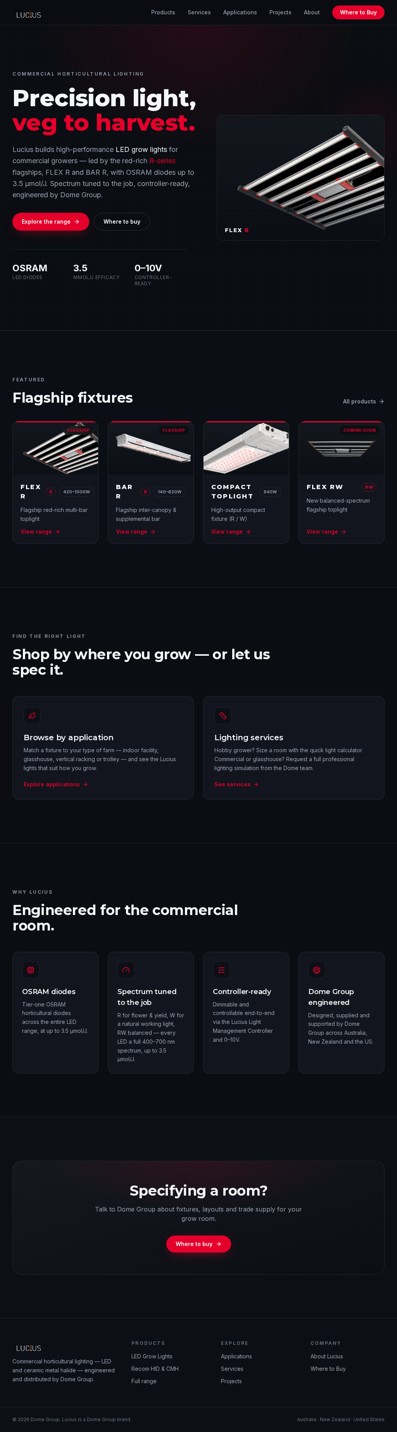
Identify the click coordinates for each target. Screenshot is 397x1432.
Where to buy (122, 221)
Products (163, 12)
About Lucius (327, 1356)
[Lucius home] (30, 12)
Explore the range (46, 221)
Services (199, 12)
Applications (240, 12)
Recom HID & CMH (155, 1368)
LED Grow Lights (152, 1356)
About (312, 12)
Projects (280, 12)
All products (359, 401)
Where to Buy (358, 12)
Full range (144, 1381)
